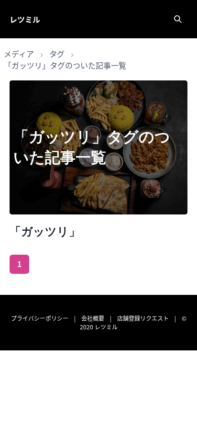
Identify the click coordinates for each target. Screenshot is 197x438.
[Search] (177, 19)
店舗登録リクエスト (143, 318)
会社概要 (92, 318)
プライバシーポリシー (39, 318)
